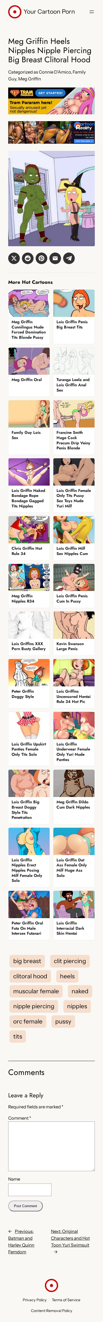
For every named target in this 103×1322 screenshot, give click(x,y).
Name (14, 1179)
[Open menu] (91, 12)
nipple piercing (33, 1006)
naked (80, 991)
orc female (28, 1021)
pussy (63, 1021)
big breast (27, 961)
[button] (14, 258)
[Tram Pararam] (51, 112)
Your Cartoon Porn (49, 11)
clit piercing (70, 961)
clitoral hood (30, 976)
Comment (19, 1118)
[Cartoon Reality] (51, 142)
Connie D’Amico (55, 72)
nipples (77, 1006)
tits (17, 1036)
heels (67, 976)
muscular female (36, 991)
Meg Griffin (29, 78)
